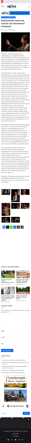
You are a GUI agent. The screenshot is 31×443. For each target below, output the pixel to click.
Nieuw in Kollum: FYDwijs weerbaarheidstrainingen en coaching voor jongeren (8, 298)
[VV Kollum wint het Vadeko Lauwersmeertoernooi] (8, 274)
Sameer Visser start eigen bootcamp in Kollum (14, 1)
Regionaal (12, 17)
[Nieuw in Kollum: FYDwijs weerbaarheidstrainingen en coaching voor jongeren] (8, 290)
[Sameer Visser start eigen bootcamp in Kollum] (23, 290)
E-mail (3, 337)
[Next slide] (28, 406)
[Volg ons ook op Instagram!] (28, 419)
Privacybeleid (15, 436)
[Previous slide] (2, 406)
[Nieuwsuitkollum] (12, 6)
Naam (3, 331)
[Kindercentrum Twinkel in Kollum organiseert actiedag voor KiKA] (23, 274)
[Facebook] (3, 227)
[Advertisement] (15, 247)
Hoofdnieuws (5, 17)
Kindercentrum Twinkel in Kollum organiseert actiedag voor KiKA (22, 281)
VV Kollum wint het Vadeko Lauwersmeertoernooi (14, 360)
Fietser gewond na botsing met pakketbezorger (13, 372)
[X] (7, 227)
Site (2, 343)
